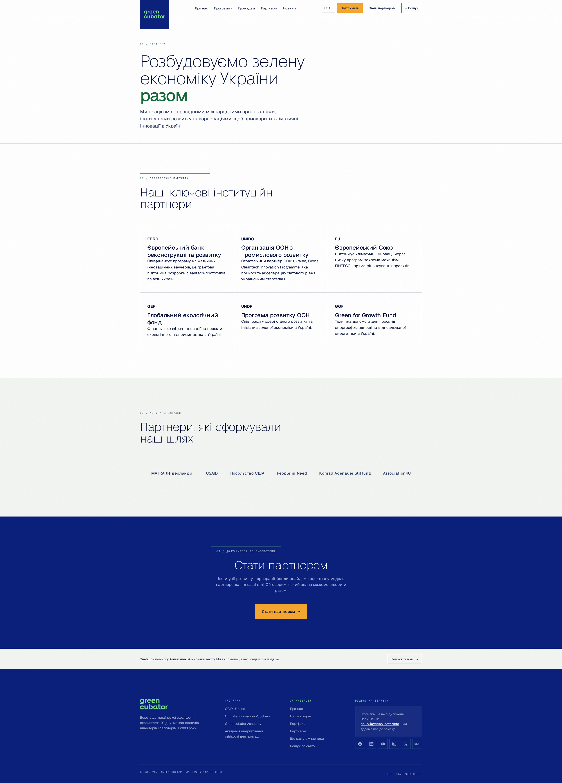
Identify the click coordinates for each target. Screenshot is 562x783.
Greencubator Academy (243, 723)
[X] (406, 744)
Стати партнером (382, 8)
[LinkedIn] (371, 744)
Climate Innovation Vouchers (247, 716)
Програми (223, 8)
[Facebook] (360, 744)
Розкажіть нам (402, 659)
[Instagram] (394, 744)
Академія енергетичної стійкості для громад (244, 733)
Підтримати (350, 8)
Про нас (201, 8)
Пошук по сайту (302, 746)
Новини (289, 8)
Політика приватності (404, 774)
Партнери (269, 8)
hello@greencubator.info (380, 724)
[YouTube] (383, 744)
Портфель (297, 723)
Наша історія (300, 716)
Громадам (246, 8)
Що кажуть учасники (307, 738)
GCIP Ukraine (235, 709)
